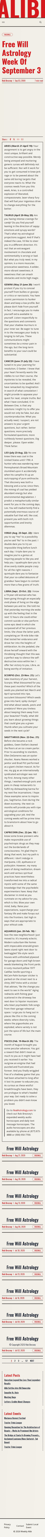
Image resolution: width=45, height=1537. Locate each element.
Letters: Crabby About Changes (17, 1401)
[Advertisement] (22, 110)
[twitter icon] (14, 139)
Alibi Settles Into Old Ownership (17, 1388)
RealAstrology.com (23, 1110)
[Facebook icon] (10, 139)
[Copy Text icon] (18, 139)
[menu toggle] (3, 22)
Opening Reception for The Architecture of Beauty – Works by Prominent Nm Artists (22, 1429)
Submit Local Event (32, 1526)
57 (27, 1360)
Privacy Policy (7, 1526)
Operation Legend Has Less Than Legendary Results (22, 1381)
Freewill (7, 34)
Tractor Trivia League (13, 1422)
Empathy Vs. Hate (11, 1392)
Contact (20, 1526)
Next (32, 1360)
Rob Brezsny (7, 80)
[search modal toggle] (40, 22)
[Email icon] (22, 139)
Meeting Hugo (10, 1397)
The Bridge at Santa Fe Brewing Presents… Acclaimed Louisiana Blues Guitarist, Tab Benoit (22, 1439)
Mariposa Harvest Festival (15, 1418)
